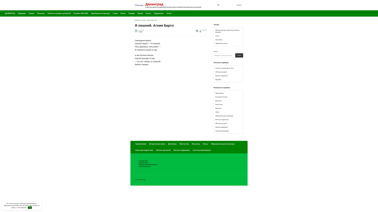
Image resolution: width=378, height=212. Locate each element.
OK (30, 207)
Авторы (239, 5)
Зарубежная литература (100, 13)
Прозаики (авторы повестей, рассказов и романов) (227, 31)
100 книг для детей (221, 72)
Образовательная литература (224, 116)
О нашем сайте (143, 160)
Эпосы (217, 112)
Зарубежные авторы (221, 43)
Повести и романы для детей (59, 13)
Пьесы (148, 13)
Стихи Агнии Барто (152, 20)
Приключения (219, 93)
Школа (140, 13)
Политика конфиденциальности (148, 164)
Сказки (31, 13)
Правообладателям (144, 166)
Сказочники (218, 39)
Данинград (154, 4)
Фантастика (218, 104)
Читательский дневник (222, 131)
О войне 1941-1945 (81, 13)
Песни (168, 13)
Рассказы (41, 13)
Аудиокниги (159, 13)
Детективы (218, 100)
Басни (123, 13)
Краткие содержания (221, 75)
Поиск (215, 51)
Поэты (217, 36)
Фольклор (218, 108)
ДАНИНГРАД (10, 13)
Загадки (131, 13)
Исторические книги (221, 97)
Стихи (115, 13)
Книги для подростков (222, 119)
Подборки (22, 13)
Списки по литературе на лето (224, 68)
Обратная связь (143, 162)
